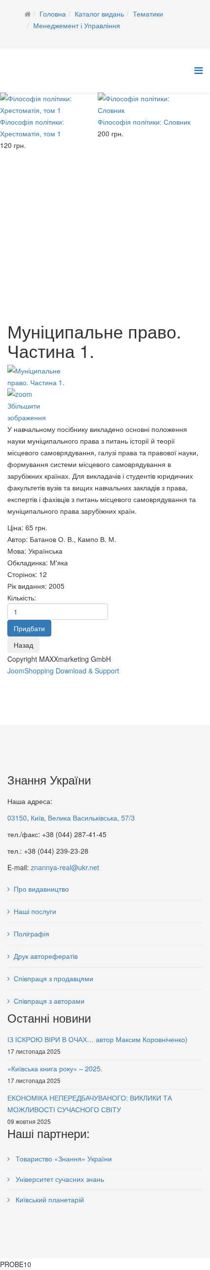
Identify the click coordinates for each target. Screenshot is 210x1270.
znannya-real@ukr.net (65, 867)
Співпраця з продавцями (53, 978)
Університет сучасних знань (59, 1179)
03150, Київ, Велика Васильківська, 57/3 (71, 817)
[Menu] (198, 70)
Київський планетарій (49, 1199)
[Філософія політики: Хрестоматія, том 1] (49, 104)
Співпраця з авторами (49, 1001)
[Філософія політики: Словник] (146, 104)
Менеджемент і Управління (76, 25)
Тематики (148, 14)
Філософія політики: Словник (144, 122)
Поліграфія (31, 933)
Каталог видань (99, 14)
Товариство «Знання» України (63, 1158)
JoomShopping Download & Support (63, 670)
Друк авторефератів (46, 956)
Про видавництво (41, 889)
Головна (53, 14)
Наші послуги (35, 911)
